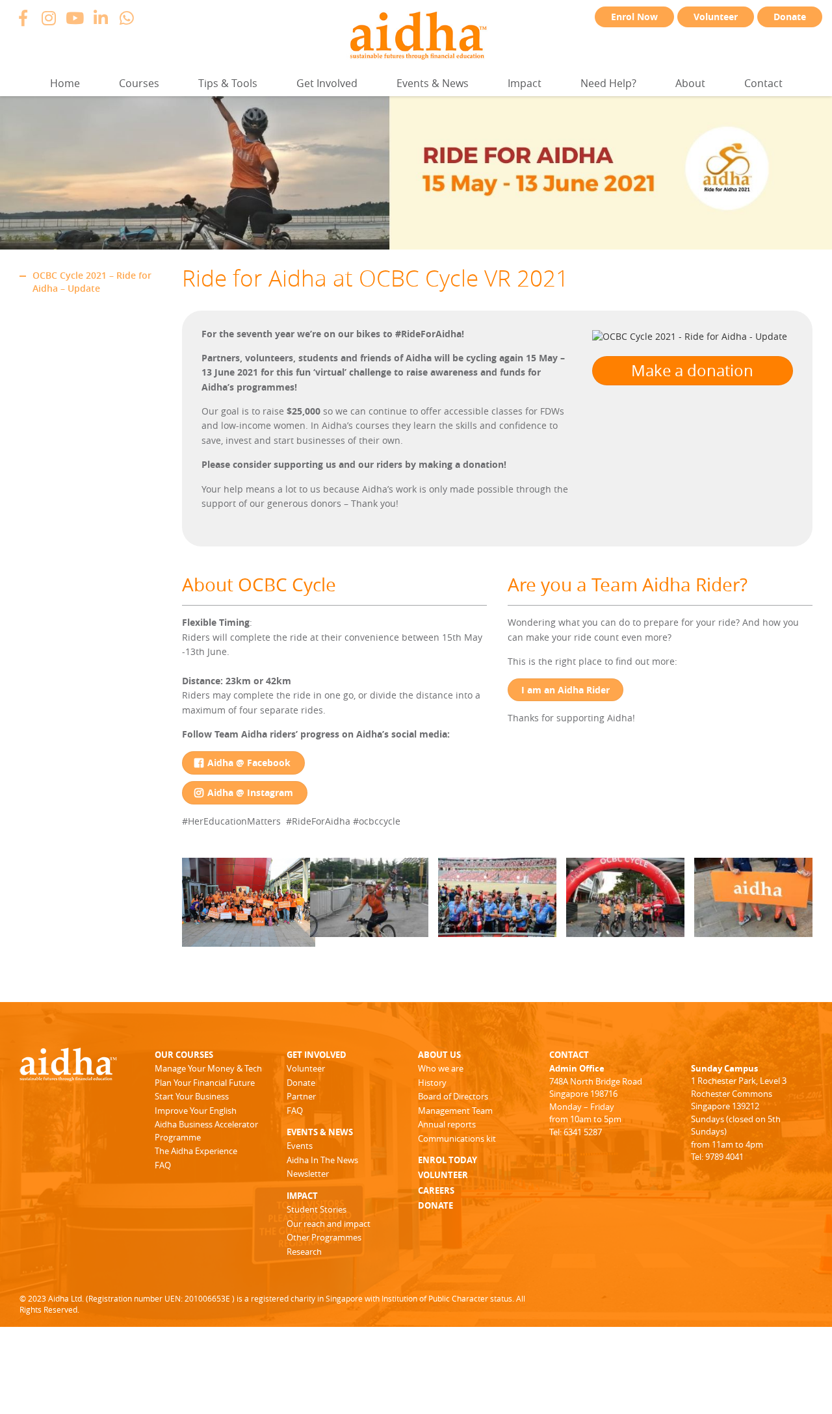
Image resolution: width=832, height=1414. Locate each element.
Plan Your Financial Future (205, 1082)
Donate (790, 16)
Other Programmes (324, 1237)
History (432, 1082)
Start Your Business (192, 1096)
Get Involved (327, 83)
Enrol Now (634, 16)
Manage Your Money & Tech (208, 1068)
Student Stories (316, 1209)
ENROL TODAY (447, 1160)
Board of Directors (453, 1096)
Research (304, 1251)
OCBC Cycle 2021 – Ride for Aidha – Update (91, 281)
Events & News (432, 83)
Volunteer (716, 16)
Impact (524, 83)
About (690, 83)
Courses (139, 83)
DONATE (435, 1205)
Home (65, 83)
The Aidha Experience (196, 1151)
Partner (301, 1096)
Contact (763, 83)
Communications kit (457, 1138)
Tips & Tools (227, 83)
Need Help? (608, 83)
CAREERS (436, 1190)
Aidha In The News (322, 1160)
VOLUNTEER (443, 1175)
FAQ (163, 1165)
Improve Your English (196, 1110)
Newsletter (308, 1173)
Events (300, 1145)
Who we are (440, 1068)
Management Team (455, 1110)
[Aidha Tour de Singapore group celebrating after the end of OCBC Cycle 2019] (248, 940)
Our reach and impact (328, 1223)
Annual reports (447, 1124)
